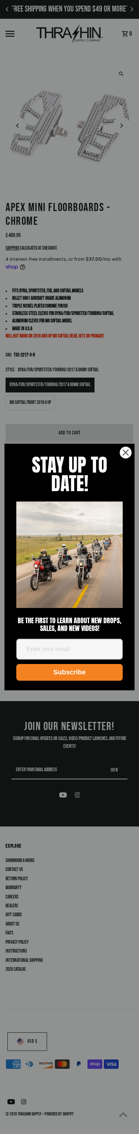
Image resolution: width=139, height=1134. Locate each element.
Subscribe (69, 672)
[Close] (126, 452)
